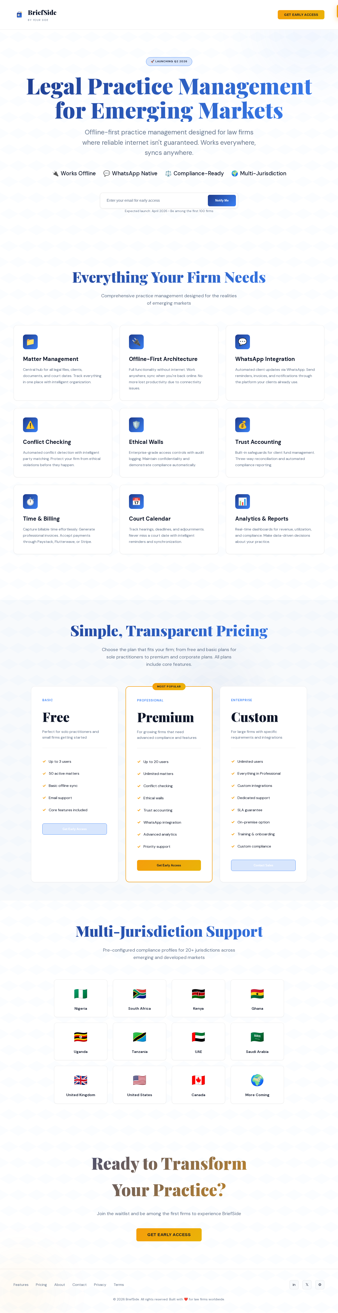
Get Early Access (301, 15)
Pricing (41, 1284)
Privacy (100, 1284)
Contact (79, 1284)
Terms (119, 1284)
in (294, 1284)
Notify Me (222, 200)
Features (21, 1284)
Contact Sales (263, 865)
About (59, 1284)
